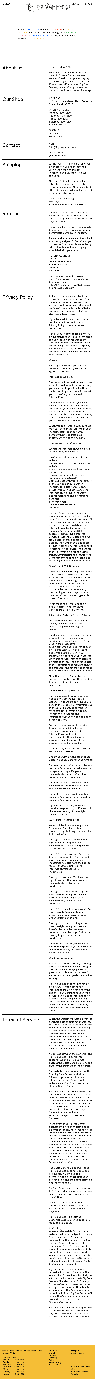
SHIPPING (71, 32)
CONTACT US (37, 38)
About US (33, 29)
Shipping (53, 1357)
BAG (89, 3)
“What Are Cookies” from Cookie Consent (66, 608)
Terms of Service (56, 1365)
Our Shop (53, 1353)
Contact (52, 1355)
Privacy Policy (55, 1362)
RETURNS (25, 35)
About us (53, 1350)
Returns (52, 1360)
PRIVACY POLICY (41, 35)
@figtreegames (77, 1353)
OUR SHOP (55, 29)
